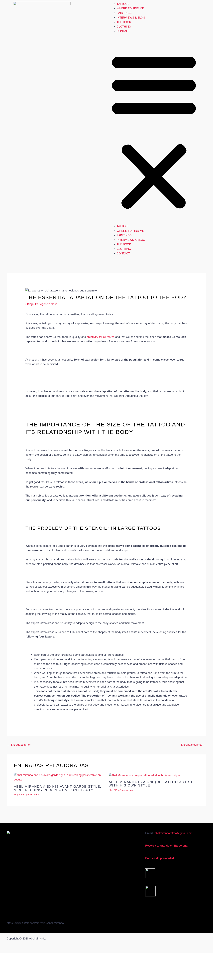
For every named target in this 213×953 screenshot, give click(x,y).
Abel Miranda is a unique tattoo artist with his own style (151, 783)
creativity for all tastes (100, 337)
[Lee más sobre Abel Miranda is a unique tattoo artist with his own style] (144, 775)
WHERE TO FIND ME (130, 8)
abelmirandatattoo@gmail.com (173, 833)
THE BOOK (124, 22)
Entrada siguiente (193, 744)
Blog (30, 304)
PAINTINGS (124, 13)
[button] (154, 131)
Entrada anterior (19, 744)
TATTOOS (123, 4)
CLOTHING (124, 26)
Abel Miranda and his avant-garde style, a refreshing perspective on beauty (57, 788)
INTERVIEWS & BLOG (131, 17)
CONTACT (123, 31)
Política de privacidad (159, 858)
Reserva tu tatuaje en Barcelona (166, 845)
